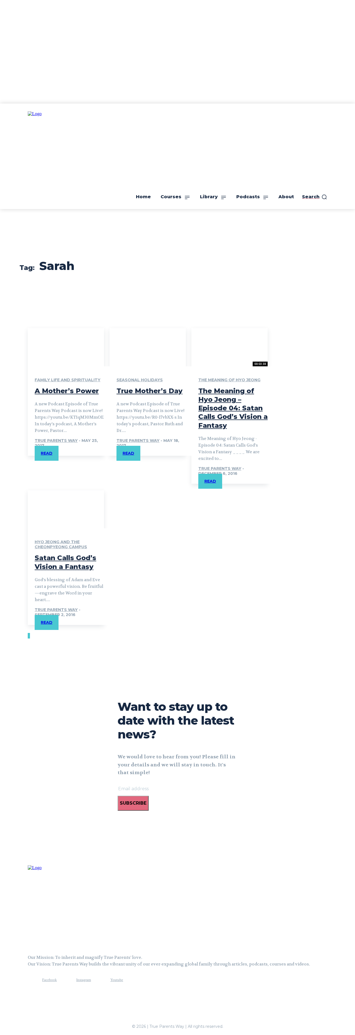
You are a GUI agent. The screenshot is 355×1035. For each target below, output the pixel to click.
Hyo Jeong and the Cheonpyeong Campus (61, 544)
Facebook (49, 980)
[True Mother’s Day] (148, 347)
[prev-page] (28, 635)
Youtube (116, 980)
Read (46, 453)
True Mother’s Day (149, 391)
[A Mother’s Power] (66, 347)
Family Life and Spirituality (67, 379)
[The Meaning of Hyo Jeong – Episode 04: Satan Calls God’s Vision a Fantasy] (229, 347)
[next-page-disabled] (29, 635)
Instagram (83, 980)
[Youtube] (100, 980)
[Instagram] (66, 980)
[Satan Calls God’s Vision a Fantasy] (66, 509)
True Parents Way (56, 440)
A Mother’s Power (67, 391)
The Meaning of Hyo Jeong (229, 379)
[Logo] (55, 904)
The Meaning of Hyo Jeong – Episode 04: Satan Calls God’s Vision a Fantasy (233, 408)
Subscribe (133, 803)
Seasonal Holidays (139, 379)
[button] (314, 197)
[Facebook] (32, 980)
